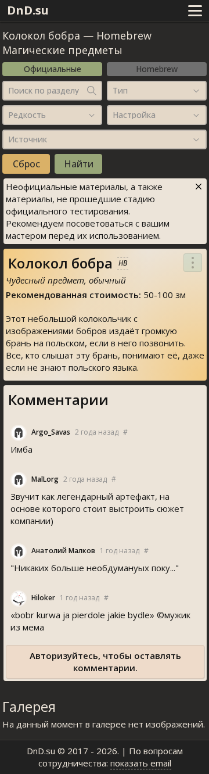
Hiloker (43, 598)
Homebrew (157, 68)
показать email (140, 763)
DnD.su (28, 10)
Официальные (52, 68)
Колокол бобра (41, 35)
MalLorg (45, 479)
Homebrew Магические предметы (77, 42)
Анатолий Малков (63, 551)
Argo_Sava (50, 432)
